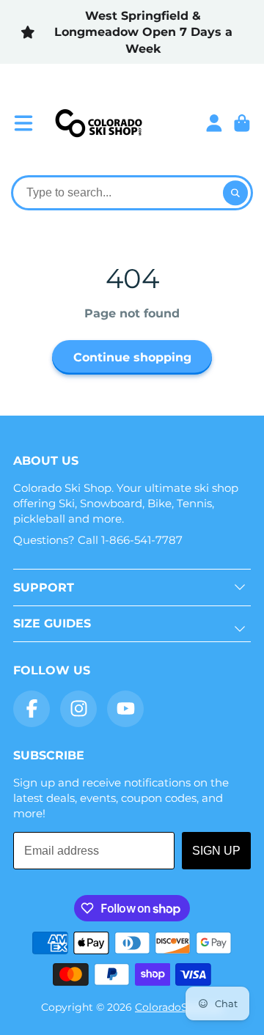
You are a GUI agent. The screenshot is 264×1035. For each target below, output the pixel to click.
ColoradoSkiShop (179, 1007)
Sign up (216, 850)
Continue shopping (132, 357)
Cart (242, 123)
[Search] (235, 192)
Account (214, 123)
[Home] (98, 123)
